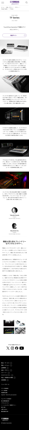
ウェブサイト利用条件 (6, 398)
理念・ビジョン (5, 365)
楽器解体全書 (4, 392)
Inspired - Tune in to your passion (8, 394)
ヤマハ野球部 (4, 390)
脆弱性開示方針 (4, 411)
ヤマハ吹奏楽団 (4, 388)
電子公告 (3, 407)
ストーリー (4, 372)
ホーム (2, 7)
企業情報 (3, 368)
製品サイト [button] (13, 35)
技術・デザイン (9, 7)
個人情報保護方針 (5, 401)
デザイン (17, 7)
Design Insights (4, 9)
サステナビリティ (5, 375)
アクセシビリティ (5, 403)
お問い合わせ (4, 409)
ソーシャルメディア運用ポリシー (8, 405)
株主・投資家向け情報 (7, 377)
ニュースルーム (5, 384)
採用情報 (3, 380)
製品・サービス (5, 363)
